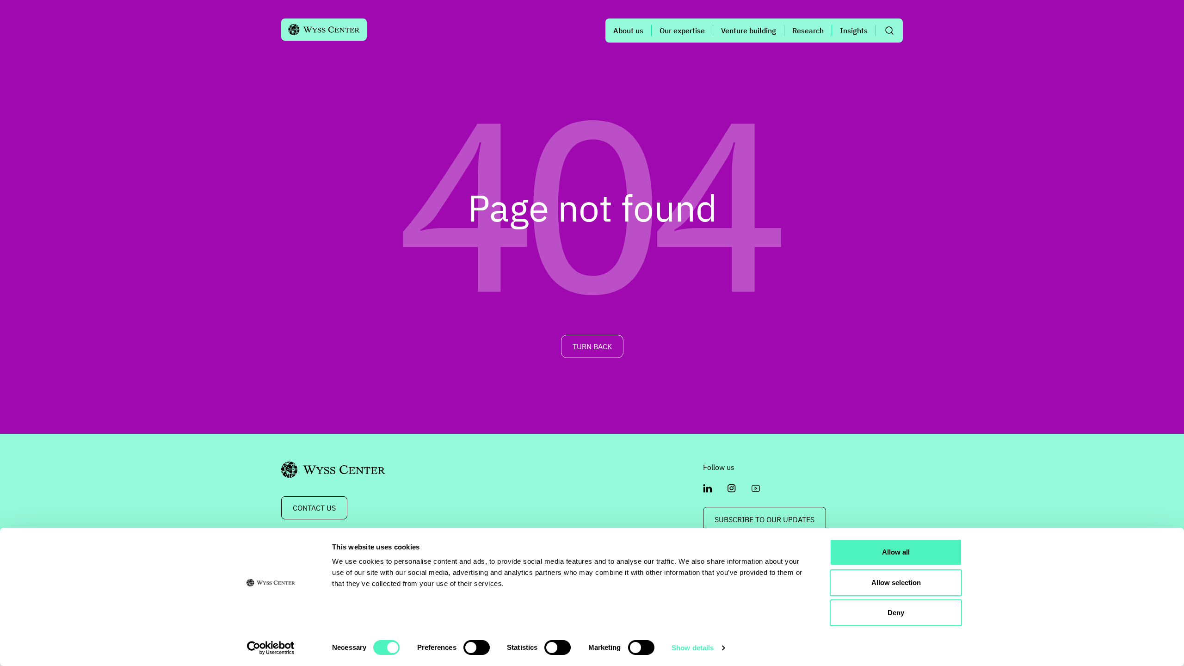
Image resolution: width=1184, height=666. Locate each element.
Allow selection (896, 582)
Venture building (748, 30)
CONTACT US (314, 507)
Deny (896, 613)
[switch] (476, 647)
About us (628, 30)
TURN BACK (592, 346)
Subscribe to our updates (764, 519)
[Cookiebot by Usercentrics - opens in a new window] (270, 648)
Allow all (896, 552)
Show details (693, 648)
